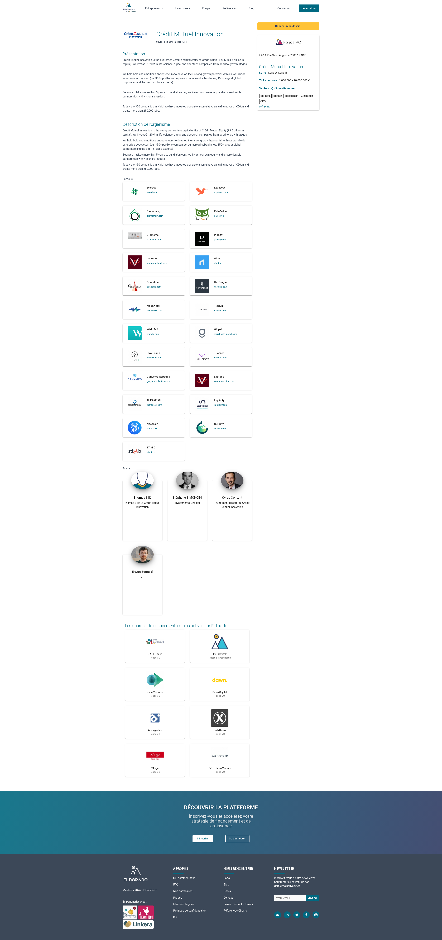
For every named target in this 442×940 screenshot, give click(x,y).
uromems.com (154, 239)
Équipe (206, 8)
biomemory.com (155, 215)
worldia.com (153, 334)
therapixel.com (154, 404)
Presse (177, 897)
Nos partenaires (183, 891)
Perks (227, 891)
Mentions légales (183, 904)
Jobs (227, 878)
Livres (227, 904)
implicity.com (220, 404)
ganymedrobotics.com (158, 381)
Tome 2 (248, 904)
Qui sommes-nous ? (185, 878)
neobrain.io (152, 428)
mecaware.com (154, 310)
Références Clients (235, 910)
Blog (251, 8)
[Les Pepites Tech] (130, 912)
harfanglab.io (221, 286)
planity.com (220, 239)
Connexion (283, 8)
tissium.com (220, 310)
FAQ (175, 884)
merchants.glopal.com (225, 334)
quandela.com (154, 286)
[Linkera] (138, 924)
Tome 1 (237, 904)
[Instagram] (316, 914)
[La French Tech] (146, 912)
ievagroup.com (154, 357)
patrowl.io (219, 215)
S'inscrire (203, 838)
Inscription (309, 8)
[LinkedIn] (287, 914)
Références (230, 8)
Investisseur (182, 8)
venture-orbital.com (157, 263)
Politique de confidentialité (189, 910)
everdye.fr (152, 192)
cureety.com (220, 428)
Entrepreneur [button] (153, 8)
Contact (228, 897)
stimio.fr (151, 452)
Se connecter (237, 838)
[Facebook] (306, 914)
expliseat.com (221, 192)
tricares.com (220, 357)
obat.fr (217, 263)
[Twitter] (296, 914)
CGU (175, 917)
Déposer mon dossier (288, 26)
